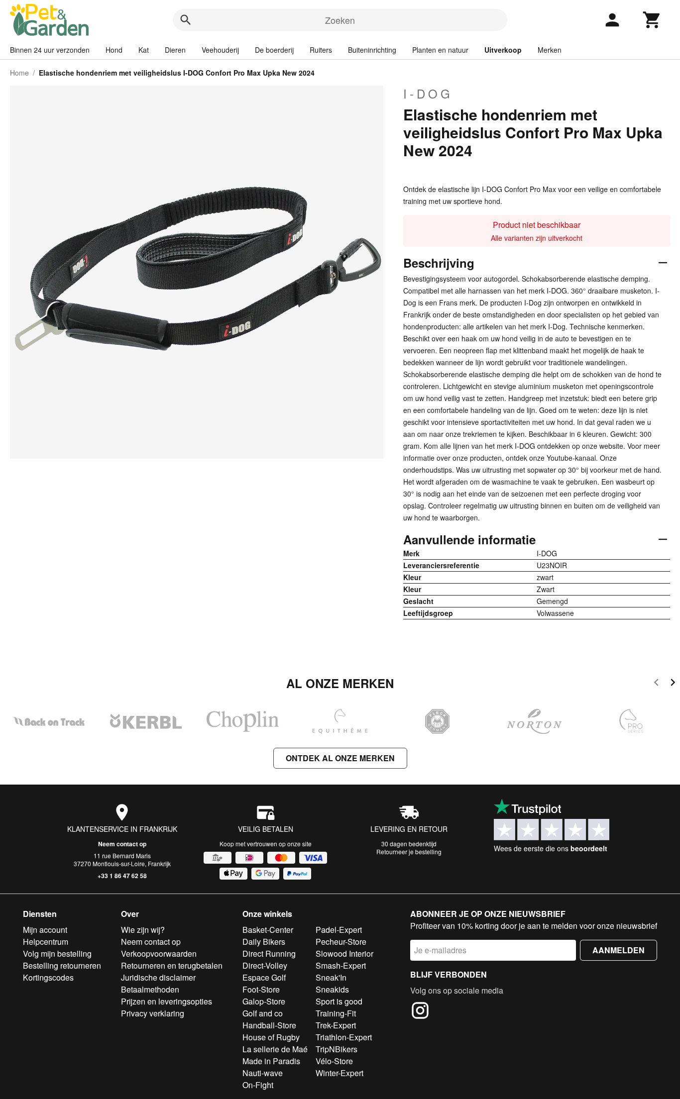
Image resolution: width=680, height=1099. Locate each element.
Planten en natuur (440, 50)
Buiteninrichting (372, 50)
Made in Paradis (271, 1061)
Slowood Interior (344, 953)
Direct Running (269, 953)
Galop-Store (263, 1001)
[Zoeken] (186, 20)
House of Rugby (271, 1037)
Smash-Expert (341, 965)
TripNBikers (336, 1049)
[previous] (656, 684)
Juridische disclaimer (158, 977)
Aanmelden (618, 950)
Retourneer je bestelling (409, 851)
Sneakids (332, 989)
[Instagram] (420, 1011)
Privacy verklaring (152, 1013)
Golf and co (262, 1013)
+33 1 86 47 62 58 (122, 875)
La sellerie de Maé (275, 1049)
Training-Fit (336, 1013)
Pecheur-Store (341, 941)
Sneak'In (331, 977)
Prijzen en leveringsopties (166, 1001)
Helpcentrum (45, 941)
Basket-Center (267, 929)
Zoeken (340, 19)
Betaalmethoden (150, 989)
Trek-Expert (336, 1025)
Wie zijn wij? (143, 929)
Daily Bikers (263, 941)
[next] (673, 684)
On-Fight (257, 1085)
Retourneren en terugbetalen (172, 965)
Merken (550, 50)
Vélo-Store (334, 1061)
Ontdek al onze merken (340, 758)
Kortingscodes (48, 977)
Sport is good (339, 1001)
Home (19, 73)
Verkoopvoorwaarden (159, 953)
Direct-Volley (264, 965)
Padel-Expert (339, 929)
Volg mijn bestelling (57, 953)
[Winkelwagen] (652, 20)
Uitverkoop (503, 50)
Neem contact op (122, 844)
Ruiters (321, 50)
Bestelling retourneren (62, 965)
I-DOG (428, 93)
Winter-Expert (339, 1073)
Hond (114, 50)
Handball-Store (269, 1025)
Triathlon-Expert (344, 1037)
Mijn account (45, 929)
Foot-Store (261, 989)
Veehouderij (220, 50)
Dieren (175, 50)
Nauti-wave (262, 1073)
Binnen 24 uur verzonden (50, 50)
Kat (143, 50)
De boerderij (274, 50)
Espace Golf (264, 977)
